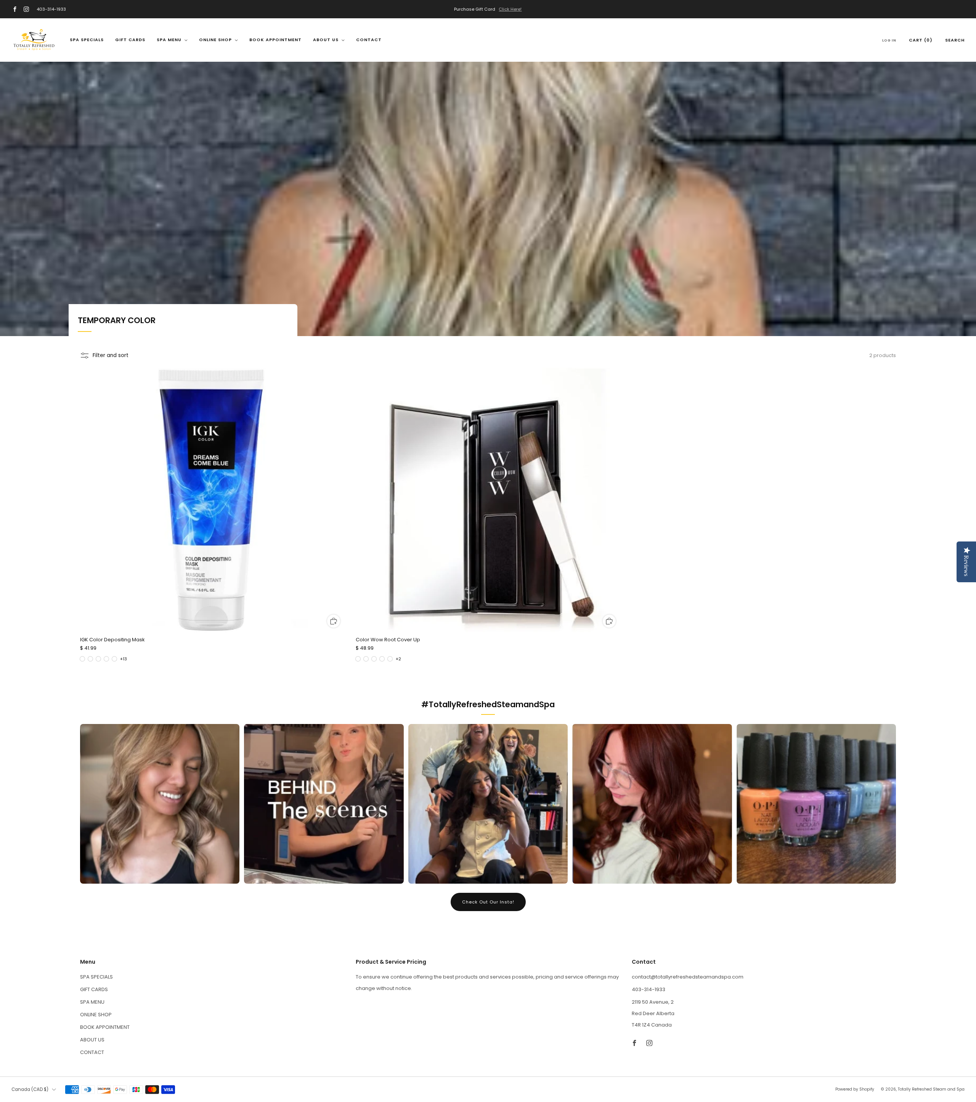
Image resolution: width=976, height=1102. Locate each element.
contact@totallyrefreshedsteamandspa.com (687, 976)
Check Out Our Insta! (488, 902)
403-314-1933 (51, 9)
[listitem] (488, 9)
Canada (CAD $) (29, 1089)
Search (955, 40)
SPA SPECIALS (87, 40)
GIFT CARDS (130, 40)
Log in (889, 40)
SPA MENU (169, 40)
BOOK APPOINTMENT (275, 40)
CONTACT (369, 40)
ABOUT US (326, 40)
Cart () (921, 40)
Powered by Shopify (854, 1089)
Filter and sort (110, 355)
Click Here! (510, 9)
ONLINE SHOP (215, 40)
